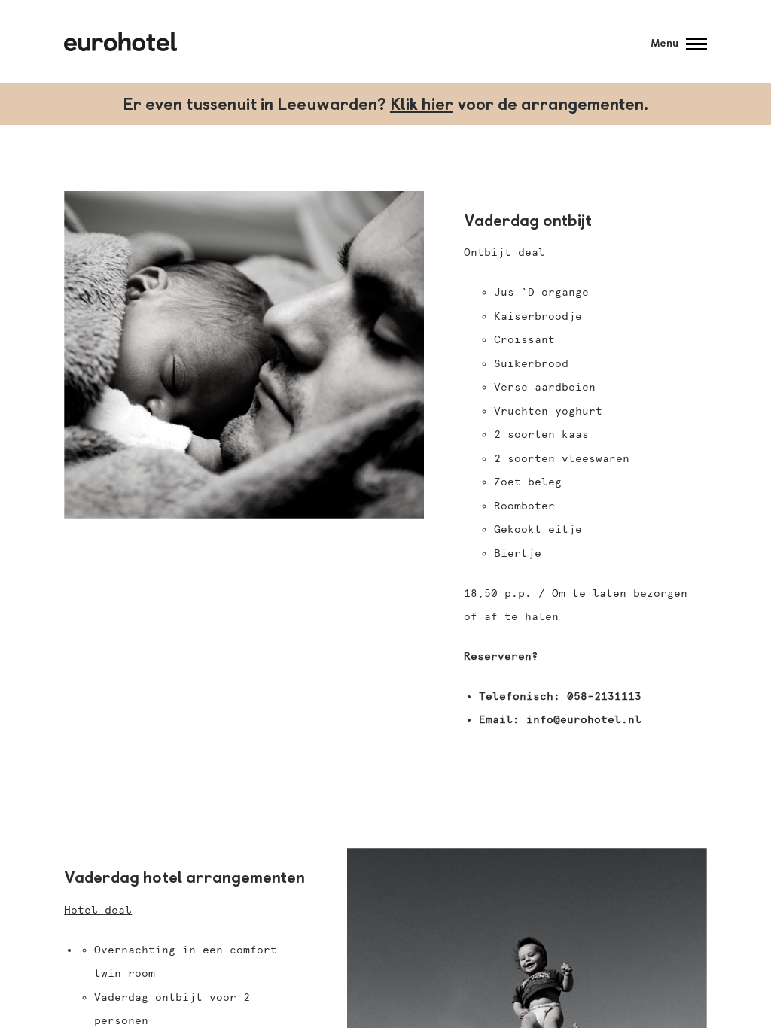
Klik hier (421, 102)
